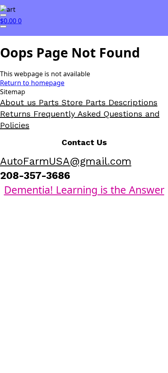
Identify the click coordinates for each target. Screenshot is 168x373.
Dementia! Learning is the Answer (84, 189)
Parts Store (62, 102)
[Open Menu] (3, 15)
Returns (16, 114)
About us (19, 102)
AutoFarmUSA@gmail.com (65, 161)
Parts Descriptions (121, 102)
